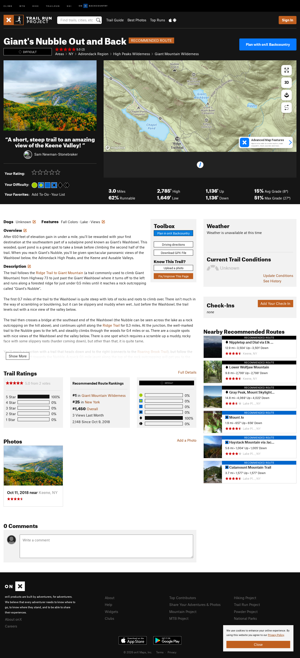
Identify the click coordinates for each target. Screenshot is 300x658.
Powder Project (246, 611)
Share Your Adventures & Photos (195, 604)
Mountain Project (182, 611)
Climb (8, 5)
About (109, 598)
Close (258, 644)
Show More (18, 356)
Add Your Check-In (275, 303)
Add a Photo (186, 440)
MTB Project (178, 618)
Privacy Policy (276, 635)
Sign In (287, 20)
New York (92, 402)
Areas (59, 54)
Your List (58, 194)
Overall (92, 409)
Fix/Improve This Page (173, 276)
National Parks (245, 618)
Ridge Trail (111, 325)
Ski (69, 5)
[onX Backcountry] (93, 6)
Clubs (109, 618)
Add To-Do (40, 194)
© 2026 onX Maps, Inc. (138, 652)
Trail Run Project (247, 604)
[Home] (30, 20)
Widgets (111, 611)
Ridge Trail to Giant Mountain (59, 273)
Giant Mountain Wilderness (177, 54)
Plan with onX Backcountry (268, 44)
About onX (13, 619)
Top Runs (157, 20)
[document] (258, 638)
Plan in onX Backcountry (173, 233)
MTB (22, 5)
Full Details (187, 372)
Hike (35, 5)
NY (71, 54)
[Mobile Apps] (172, 20)
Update (278, 275)
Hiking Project (245, 598)
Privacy (172, 652)
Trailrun (53, 5)
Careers (11, 626)
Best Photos (137, 20)
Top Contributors (182, 598)
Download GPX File (173, 253)
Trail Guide (115, 20)
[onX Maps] (15, 590)
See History (272, 281)
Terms (160, 652)
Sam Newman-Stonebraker (56, 154)
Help (108, 604)
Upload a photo (174, 268)
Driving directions (173, 244)
